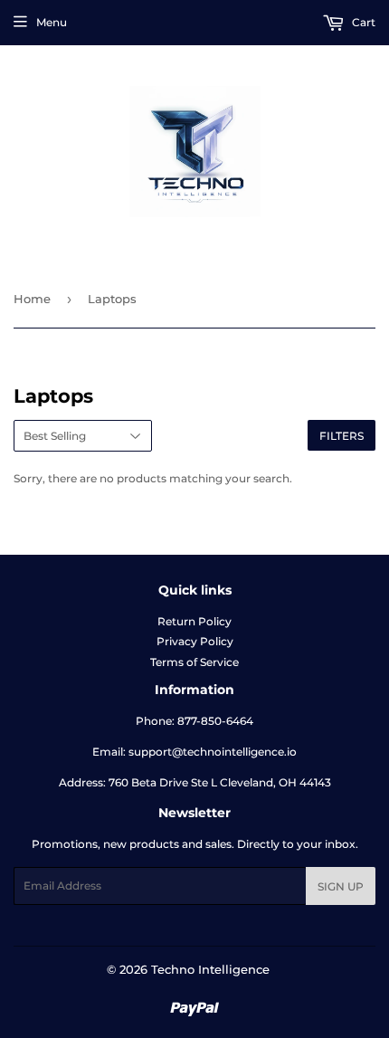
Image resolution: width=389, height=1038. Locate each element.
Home (32, 298)
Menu (51, 22)
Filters (341, 436)
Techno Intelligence (210, 969)
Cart (362, 22)
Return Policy (194, 621)
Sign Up (341, 886)
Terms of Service (194, 662)
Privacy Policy (195, 641)
